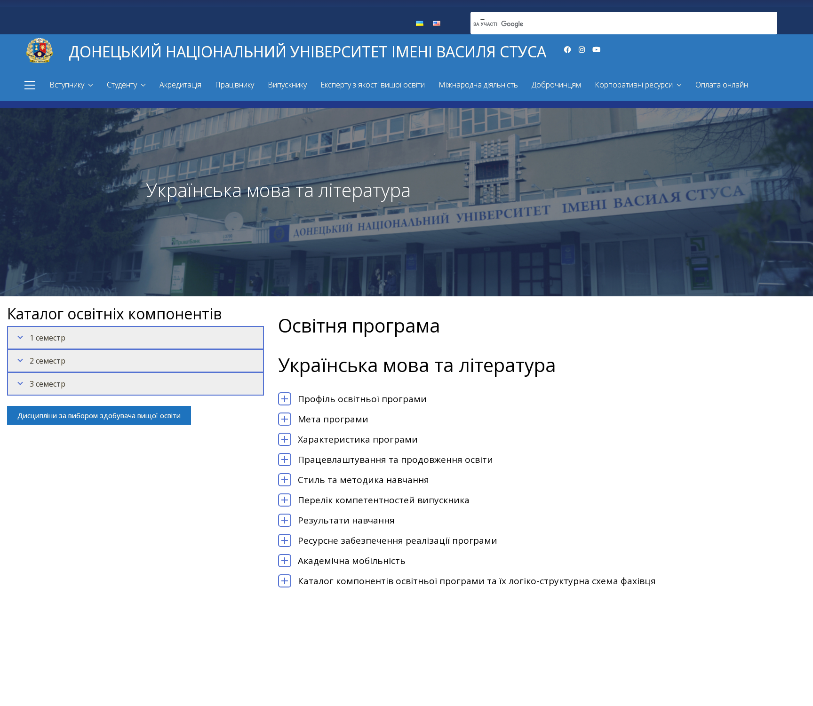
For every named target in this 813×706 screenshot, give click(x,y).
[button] (29, 85)
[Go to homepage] (39, 49)
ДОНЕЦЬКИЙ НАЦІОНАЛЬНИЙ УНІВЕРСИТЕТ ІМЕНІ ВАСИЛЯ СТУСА (307, 51)
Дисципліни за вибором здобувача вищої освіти (99, 415)
